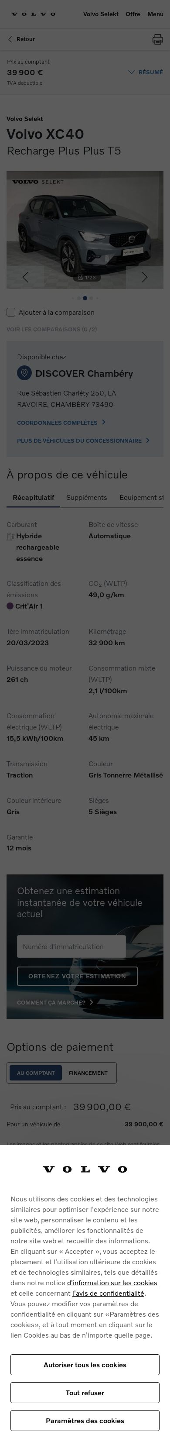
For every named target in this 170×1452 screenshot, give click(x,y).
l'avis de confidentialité (108, 1293)
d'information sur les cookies (112, 1282)
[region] (85, 1298)
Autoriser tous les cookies (85, 1364)
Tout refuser (85, 1392)
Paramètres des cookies (85, 1420)
